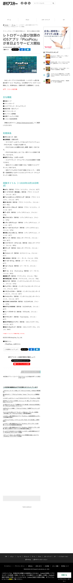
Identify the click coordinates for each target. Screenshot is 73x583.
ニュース (19, 556)
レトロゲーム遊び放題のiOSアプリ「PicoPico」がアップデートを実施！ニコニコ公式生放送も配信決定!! (20, 424)
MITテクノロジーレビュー (41, 559)
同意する (64, 575)
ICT (64, 20)
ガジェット (26, 556)
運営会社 (30, 566)
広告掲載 (47, 566)
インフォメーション (63, 556)
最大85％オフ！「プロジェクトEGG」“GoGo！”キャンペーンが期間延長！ (21, 395)
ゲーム (9, 20)
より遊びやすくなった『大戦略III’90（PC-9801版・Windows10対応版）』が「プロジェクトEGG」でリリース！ (21, 405)
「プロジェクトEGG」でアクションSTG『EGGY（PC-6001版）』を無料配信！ (21, 420)
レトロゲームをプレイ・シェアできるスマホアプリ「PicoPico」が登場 (21, 398)
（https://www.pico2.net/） (25, 123)
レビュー (12, 556)
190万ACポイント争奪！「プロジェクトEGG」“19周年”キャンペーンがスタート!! (21, 409)
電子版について (65, 566)
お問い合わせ (38, 566)
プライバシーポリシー (20, 566)
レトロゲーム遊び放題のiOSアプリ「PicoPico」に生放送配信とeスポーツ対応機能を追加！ (21, 416)
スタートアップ (46, 20)
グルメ (27, 20)
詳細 (10, 579)
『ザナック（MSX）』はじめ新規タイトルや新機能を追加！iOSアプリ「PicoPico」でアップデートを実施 (21, 435)
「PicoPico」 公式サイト (12, 344)
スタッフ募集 (55, 566)
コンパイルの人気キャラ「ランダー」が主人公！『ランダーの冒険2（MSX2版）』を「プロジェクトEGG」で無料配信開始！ (20, 413)
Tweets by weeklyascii (27, 507)
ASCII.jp (29, 559)
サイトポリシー (8, 566)
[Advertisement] (36, 11)
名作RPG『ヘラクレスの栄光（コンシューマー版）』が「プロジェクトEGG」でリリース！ (21, 401)
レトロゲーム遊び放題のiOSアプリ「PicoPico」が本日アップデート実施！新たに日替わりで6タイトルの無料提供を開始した (21, 428)
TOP (6, 556)
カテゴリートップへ (31, 372)
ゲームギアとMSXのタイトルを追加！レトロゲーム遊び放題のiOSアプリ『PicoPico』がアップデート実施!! (21, 432)
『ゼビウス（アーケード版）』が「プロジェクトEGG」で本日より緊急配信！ (21, 391)
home (6, 25)
